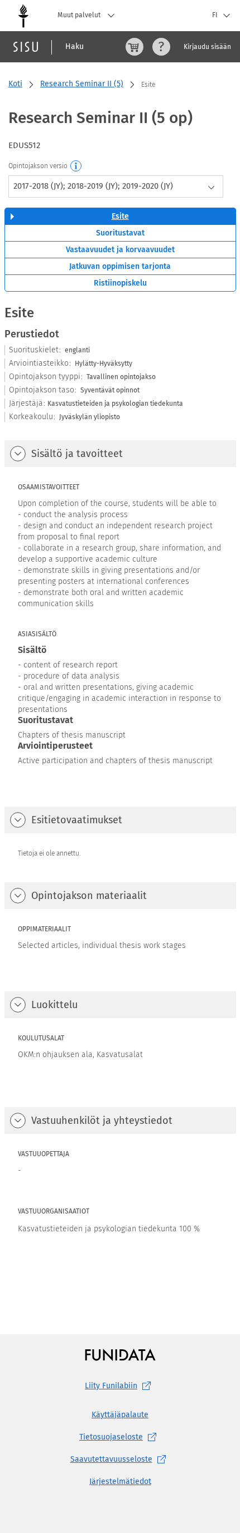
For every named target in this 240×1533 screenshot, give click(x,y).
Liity (111, 1385)
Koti (15, 84)
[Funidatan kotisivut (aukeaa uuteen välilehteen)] (120, 1355)
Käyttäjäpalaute (120, 1414)
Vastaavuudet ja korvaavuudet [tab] (120, 249)
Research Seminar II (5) (81, 84)
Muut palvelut (79, 15)
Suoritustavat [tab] (120, 233)
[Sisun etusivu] (25, 46)
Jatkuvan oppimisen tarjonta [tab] (120, 266)
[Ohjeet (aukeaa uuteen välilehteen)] (161, 46)
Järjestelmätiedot (120, 1481)
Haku (74, 46)
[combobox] (115, 186)
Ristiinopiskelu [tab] (120, 283)
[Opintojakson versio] (76, 166)
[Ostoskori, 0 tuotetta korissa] (134, 46)
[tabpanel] (120, 797)
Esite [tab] (120, 216)
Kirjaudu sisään (207, 47)
